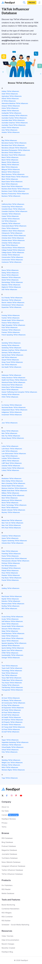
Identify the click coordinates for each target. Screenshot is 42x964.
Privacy (4, 823)
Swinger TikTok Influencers (11, 657)
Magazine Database (9, 850)
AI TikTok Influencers (9, 101)
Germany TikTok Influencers (11, 352)
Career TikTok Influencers (10, 216)
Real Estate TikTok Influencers (12, 596)
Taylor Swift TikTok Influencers (12, 668)
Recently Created (8, 948)
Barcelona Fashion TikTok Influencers (14, 143)
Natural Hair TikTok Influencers (12, 520)
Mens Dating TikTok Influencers (12, 481)
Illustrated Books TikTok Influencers (14, 407)
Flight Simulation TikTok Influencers (13, 325)
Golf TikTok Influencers (9, 357)
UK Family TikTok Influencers (11, 710)
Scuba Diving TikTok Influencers (12, 616)
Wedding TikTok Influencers (11, 760)
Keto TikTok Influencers (9, 433)
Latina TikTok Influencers (10, 446)
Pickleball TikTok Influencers (11, 568)
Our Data (5, 811)
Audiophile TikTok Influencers (11, 113)
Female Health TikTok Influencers (13, 320)
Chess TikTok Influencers (10, 228)
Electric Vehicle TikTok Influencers (13, 302)
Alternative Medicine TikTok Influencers (15, 103)
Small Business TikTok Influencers (13, 633)
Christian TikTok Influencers (11, 243)
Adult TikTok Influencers (10, 94)
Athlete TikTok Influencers (10, 110)
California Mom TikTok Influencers (13, 204)
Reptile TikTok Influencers (10, 599)
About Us (5, 807)
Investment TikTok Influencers (12, 414)
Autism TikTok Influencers (10, 127)
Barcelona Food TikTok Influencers (13, 145)
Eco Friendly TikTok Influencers (12, 297)
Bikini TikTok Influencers (10, 167)
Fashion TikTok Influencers (10, 318)
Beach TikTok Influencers (10, 157)
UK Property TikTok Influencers (12, 722)
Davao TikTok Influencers (10, 275)
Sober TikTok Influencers (10, 636)
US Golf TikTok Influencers (10, 732)
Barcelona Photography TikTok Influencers (16, 150)
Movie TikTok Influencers (10, 502)
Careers (10, 815)
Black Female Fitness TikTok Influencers (15, 176)
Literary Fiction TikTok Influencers (13, 468)
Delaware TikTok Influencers (11, 277)
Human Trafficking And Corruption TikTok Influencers (19, 392)
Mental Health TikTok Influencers (13, 486)
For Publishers (7, 885)
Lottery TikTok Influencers (10, 470)
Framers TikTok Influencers (11, 332)
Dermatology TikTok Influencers (12, 282)
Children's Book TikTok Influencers (13, 231)
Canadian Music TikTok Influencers (13, 209)
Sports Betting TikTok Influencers (13, 648)
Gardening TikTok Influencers (11, 347)
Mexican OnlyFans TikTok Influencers (14, 488)
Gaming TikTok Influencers (10, 345)
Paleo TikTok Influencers (10, 551)
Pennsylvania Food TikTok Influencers (14, 558)
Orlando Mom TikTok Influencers (12, 543)
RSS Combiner (7, 917)
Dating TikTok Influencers (10, 273)
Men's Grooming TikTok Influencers (13, 483)
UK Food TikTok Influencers (11, 712)
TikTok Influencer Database (12, 874)
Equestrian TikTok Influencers (11, 307)
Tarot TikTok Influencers (10, 666)
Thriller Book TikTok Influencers (12, 680)
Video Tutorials (7, 936)
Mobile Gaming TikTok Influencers (13, 495)
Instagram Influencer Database (13, 866)
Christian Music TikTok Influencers (13, 240)
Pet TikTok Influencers (9, 565)
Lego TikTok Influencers (10, 456)
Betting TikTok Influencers (10, 164)
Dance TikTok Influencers (10, 270)
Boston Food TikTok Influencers (12, 186)
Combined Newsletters (10, 909)
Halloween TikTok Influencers (11, 375)
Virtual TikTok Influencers (10, 749)
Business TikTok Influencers (11, 196)
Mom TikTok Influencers (10, 498)
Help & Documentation (10, 940)
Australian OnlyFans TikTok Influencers (15, 123)
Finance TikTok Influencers (10, 323)
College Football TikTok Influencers (13, 250)
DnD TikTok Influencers (9, 289)
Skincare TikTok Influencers (11, 629)
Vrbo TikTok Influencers (10, 752)
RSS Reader (6, 889)
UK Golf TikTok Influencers (10, 715)
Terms (4, 827)
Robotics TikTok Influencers (11, 601)
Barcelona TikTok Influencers (11, 152)
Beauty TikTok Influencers (10, 162)
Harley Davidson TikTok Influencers (13, 377)
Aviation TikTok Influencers (11, 132)
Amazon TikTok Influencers (11, 106)
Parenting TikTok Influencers (11, 553)
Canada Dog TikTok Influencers (12, 206)
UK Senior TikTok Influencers (11, 724)
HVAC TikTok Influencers (10, 397)
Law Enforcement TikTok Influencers (14, 453)
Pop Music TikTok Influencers (11, 578)
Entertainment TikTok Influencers (13, 305)
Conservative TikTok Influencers (12, 257)
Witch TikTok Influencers (10, 767)
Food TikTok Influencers (10, 327)
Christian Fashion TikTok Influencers (14, 235)
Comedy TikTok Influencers (11, 255)
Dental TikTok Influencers (10, 280)
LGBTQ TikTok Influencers (10, 461)
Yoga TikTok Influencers (10, 778)
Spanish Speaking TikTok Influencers (14, 643)
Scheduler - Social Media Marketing (15, 925)
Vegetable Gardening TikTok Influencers (15, 742)
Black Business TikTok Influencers (13, 174)
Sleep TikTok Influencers (10, 631)
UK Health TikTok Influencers (11, 717)
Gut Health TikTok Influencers (11, 367)
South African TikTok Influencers (12, 638)
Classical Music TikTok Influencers (13, 247)
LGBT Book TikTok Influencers (12, 463)
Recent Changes (8, 944)
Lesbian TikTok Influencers (11, 458)
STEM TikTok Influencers (10, 653)
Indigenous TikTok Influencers (12, 412)
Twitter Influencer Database (12, 870)
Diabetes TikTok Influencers (11, 285)
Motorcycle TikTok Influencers (12, 500)
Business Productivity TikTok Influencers (15, 193)
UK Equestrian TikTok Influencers (13, 707)
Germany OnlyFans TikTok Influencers (14, 350)
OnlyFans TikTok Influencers (11, 536)
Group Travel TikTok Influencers (12, 362)
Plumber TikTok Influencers (11, 575)
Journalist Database (9, 854)
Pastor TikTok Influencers (10, 556)
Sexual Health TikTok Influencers (12, 626)
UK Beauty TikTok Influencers (11, 700)
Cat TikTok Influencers (9, 221)
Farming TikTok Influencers (11, 315)
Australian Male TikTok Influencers (13, 120)
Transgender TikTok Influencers (12, 690)
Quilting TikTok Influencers (10, 588)
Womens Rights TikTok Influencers (13, 770)
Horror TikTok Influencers (10, 389)
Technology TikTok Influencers (12, 670)
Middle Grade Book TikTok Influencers (14, 490)
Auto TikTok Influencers (9, 130)
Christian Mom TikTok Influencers (13, 238)
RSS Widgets (7, 913)
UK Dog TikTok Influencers (10, 705)
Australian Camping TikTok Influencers (14, 115)
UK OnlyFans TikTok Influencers (12, 720)
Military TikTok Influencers (10, 493)
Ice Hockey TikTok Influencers (12, 405)
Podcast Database (9, 846)
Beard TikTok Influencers (10, 160)
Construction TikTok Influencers (12, 260)
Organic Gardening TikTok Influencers (14, 540)
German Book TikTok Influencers (12, 355)
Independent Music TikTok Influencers (14, 410)
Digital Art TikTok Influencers (11, 287)
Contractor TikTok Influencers (11, 262)
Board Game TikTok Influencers (12, 181)
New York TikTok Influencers (11, 525)
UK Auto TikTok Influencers (11, 698)
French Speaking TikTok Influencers (14, 335)
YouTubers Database (10, 858)
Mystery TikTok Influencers (11, 512)
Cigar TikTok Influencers (10, 245)
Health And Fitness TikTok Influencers (14, 380)
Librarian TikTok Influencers (11, 465)
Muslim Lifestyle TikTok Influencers (13, 510)
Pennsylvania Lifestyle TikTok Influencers (15, 561)
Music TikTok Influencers (10, 507)
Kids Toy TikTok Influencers (11, 436)
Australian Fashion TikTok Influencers (14, 118)
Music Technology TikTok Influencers (14, 505)
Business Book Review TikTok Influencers (15, 189)
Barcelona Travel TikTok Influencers (13, 155)
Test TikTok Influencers (9, 675)
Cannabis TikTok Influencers (11, 214)
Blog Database (7, 842)
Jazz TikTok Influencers (10, 423)
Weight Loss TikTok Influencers (12, 762)
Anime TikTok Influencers (10, 108)
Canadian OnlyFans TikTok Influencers (14, 211)
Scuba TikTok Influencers (10, 619)
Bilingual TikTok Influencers (11, 169)
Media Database (8, 893)
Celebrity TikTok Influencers (11, 223)
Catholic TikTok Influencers (11, 219)
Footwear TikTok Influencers (11, 330)
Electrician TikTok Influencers (11, 300)
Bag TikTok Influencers (9, 140)
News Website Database (11, 862)
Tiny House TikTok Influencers (12, 682)
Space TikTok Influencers (10, 641)
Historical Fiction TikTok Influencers (13, 382)
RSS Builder (6, 921)
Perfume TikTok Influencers (11, 563)
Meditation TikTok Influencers (11, 478)
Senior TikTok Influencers (10, 624)
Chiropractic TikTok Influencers (12, 233)
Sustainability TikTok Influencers (12, 655)
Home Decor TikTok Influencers (12, 387)
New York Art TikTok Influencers (12, 523)
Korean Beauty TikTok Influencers (13, 438)
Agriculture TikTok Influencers (12, 96)
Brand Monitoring (8, 905)
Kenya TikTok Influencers (10, 431)
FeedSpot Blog (7, 952)
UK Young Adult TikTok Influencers (13, 727)
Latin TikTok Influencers (10, 451)
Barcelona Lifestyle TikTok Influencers (14, 148)
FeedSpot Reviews (9, 819)
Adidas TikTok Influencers (10, 91)
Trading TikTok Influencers (10, 685)
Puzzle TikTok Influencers (10, 580)
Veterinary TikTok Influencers (11, 745)
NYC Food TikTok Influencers (11, 528)
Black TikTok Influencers (10, 179)
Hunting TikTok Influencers (10, 394)
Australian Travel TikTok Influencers (13, 125)
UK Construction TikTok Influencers (13, 703)
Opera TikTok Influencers (10, 538)
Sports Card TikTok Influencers (12, 650)
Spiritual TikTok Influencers (11, 645)
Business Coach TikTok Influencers (13, 191)
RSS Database (7, 838)
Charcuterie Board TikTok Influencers (14, 226)
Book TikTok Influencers (10, 184)
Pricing (32, 3)
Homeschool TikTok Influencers (12, 385)
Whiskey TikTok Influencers (11, 765)
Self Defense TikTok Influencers (12, 621)
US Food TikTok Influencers (11, 729)
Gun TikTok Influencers (9, 364)
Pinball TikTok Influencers (10, 570)
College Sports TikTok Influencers (13, 252)
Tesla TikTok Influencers (10, 673)
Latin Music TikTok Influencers (12, 448)
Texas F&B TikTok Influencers (11, 678)
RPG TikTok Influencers (9, 608)
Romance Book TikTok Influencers (13, 603)
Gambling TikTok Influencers (11, 343)
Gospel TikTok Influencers (10, 360)
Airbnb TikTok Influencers (10, 98)
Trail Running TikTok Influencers (12, 687)
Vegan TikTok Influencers (10, 740)
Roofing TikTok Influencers (10, 606)
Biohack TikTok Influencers (11, 172)
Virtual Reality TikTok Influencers (12, 747)
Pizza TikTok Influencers (10, 573)
